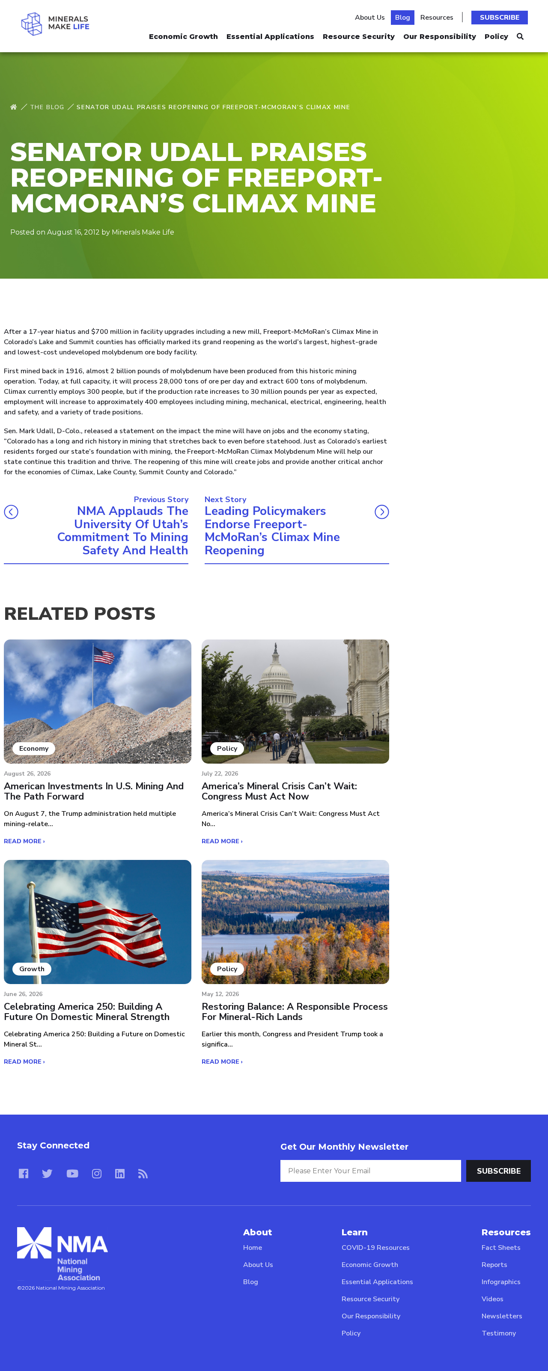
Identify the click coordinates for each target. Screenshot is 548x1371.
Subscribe (499, 17)
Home (252, 1247)
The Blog (47, 107)
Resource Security (359, 37)
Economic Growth (183, 37)
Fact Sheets (501, 1247)
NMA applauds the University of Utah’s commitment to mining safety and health (122, 531)
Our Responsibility (439, 37)
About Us (370, 17)
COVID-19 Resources (376, 1247)
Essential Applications (270, 37)
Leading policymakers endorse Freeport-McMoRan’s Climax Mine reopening (272, 531)
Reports (494, 1265)
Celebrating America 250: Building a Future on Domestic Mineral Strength (87, 1012)
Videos (492, 1299)
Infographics (501, 1282)
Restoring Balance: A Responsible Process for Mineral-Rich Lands (295, 1012)
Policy (496, 37)
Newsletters (502, 1316)
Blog (402, 17)
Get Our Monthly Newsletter (344, 1147)
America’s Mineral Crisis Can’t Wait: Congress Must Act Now (279, 791)
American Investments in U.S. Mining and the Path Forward (94, 791)
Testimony (499, 1333)
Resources (436, 17)
